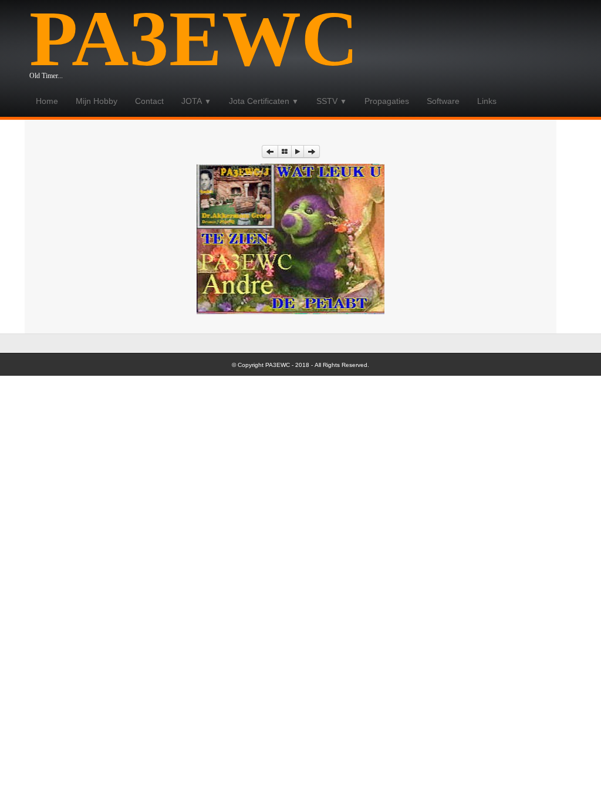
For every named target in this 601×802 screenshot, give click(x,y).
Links (487, 101)
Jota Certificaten (264, 101)
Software (443, 101)
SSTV (331, 101)
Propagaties (386, 101)
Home (47, 101)
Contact (149, 101)
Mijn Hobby (96, 101)
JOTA (196, 101)
